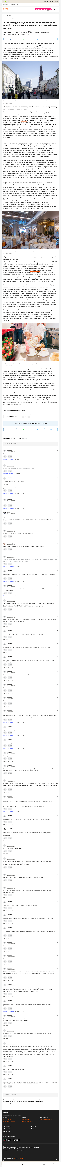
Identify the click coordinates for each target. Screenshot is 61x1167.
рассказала (15, 156)
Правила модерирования (9, 1103)
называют (11, 146)
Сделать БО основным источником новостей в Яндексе (30, 423)
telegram (7, 1128)
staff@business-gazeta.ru (46, 1119)
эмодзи (10, 456)
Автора (24, 438)
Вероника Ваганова (19, 410)
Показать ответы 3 (8, 459)
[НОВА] (43, 9)
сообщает (24, 120)
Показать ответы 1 (8, 473)
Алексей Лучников (8, 410)
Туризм (5, 18)
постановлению (35, 270)
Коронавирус (12, 18)
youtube (7, 1131)
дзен (33, 1128)
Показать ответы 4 (8, 493)
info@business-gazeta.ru (9, 1121)
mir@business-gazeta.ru (27, 1121)
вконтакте (8, 1126)
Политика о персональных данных (10, 1153)
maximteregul (10, 543)
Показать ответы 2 (8, 566)
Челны (5, 4)
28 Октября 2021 (7, 15)
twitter (34, 1126)
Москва (13, 4)
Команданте (10, 828)
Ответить (17, 459)
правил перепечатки (18, 1158)
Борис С (9, 530)
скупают (21, 112)
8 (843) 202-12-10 (7, 1119)
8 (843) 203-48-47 (25, 1119)
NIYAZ (8, 512)
